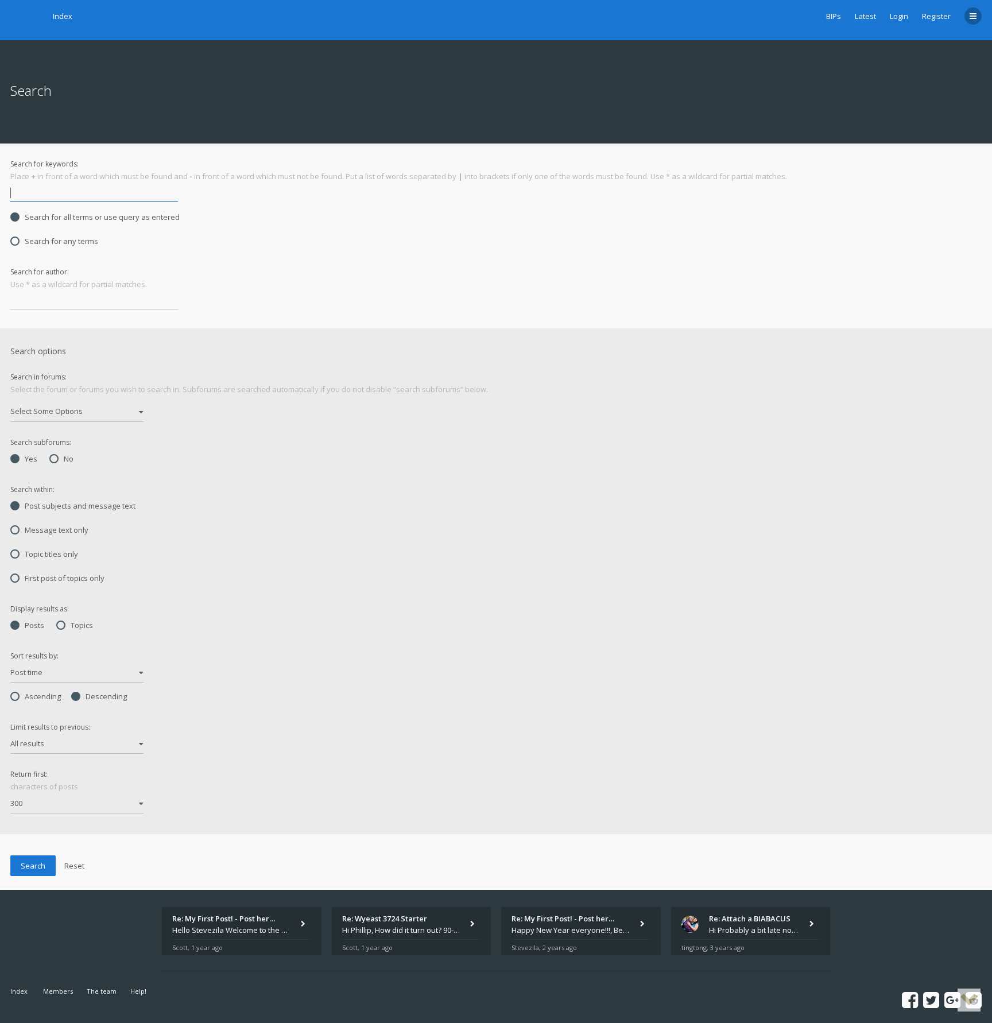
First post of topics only (64, 578)
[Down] (969, 1000)
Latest (865, 16)
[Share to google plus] (952, 1000)
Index (62, 16)
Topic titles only (51, 554)
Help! (138, 991)
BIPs (833, 16)
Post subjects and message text (80, 506)
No (68, 459)
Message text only (56, 530)
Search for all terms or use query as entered (102, 217)
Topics (82, 625)
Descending (106, 696)
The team (102, 991)
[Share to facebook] (910, 1000)
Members (58, 991)
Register (936, 16)
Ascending (43, 696)
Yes (31, 459)
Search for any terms (61, 241)
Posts (34, 625)
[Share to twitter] (931, 1000)
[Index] (24, 20)
